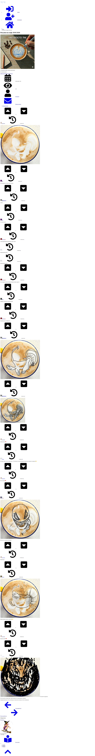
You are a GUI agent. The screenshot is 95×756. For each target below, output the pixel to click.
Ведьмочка (17, 96)
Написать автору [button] (18, 104)
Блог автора (17, 742)
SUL (2, 181)
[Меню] (0, 743)
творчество (8, 73)
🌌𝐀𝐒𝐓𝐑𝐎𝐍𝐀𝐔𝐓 (4, 200)
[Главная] (9, 28)
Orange (3, 459)
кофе (1, 73)
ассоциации (4, 73)
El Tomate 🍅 (3, 239)
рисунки (11, 73)
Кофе (2, 299)
